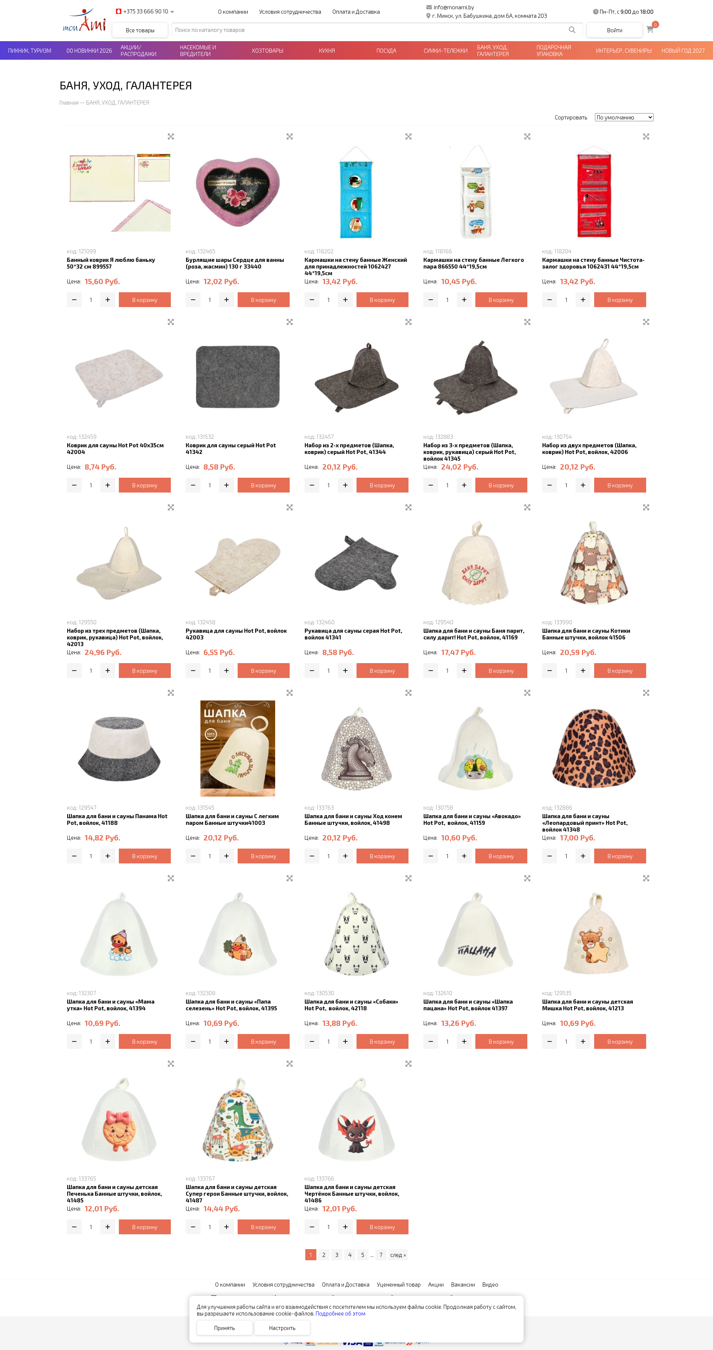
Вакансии (463, 1284)
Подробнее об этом (340, 1313)
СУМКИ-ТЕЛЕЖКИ (446, 50)
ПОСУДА (386, 50)
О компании (233, 11)
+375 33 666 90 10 (145, 11)
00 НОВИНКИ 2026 (89, 50)
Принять (224, 1327)
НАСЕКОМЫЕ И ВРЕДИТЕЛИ (198, 50)
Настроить (282, 1327)
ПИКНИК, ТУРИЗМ (29, 50)
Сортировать (571, 117)
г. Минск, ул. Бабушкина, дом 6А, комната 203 (489, 15)
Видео (490, 1284)
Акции (436, 1284)
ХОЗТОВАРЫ (267, 50)
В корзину (144, 299)
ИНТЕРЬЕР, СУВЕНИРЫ (624, 50)
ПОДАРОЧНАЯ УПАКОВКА (554, 50)
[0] (650, 30)
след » (398, 1254)
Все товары (140, 30)
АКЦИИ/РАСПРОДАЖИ (138, 50)
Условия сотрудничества (290, 11)
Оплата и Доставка (356, 11)
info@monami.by (454, 7)
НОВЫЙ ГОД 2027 (683, 50)
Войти (614, 30)
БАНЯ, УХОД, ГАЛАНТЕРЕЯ (493, 50)
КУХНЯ (327, 50)
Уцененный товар (399, 1284)
